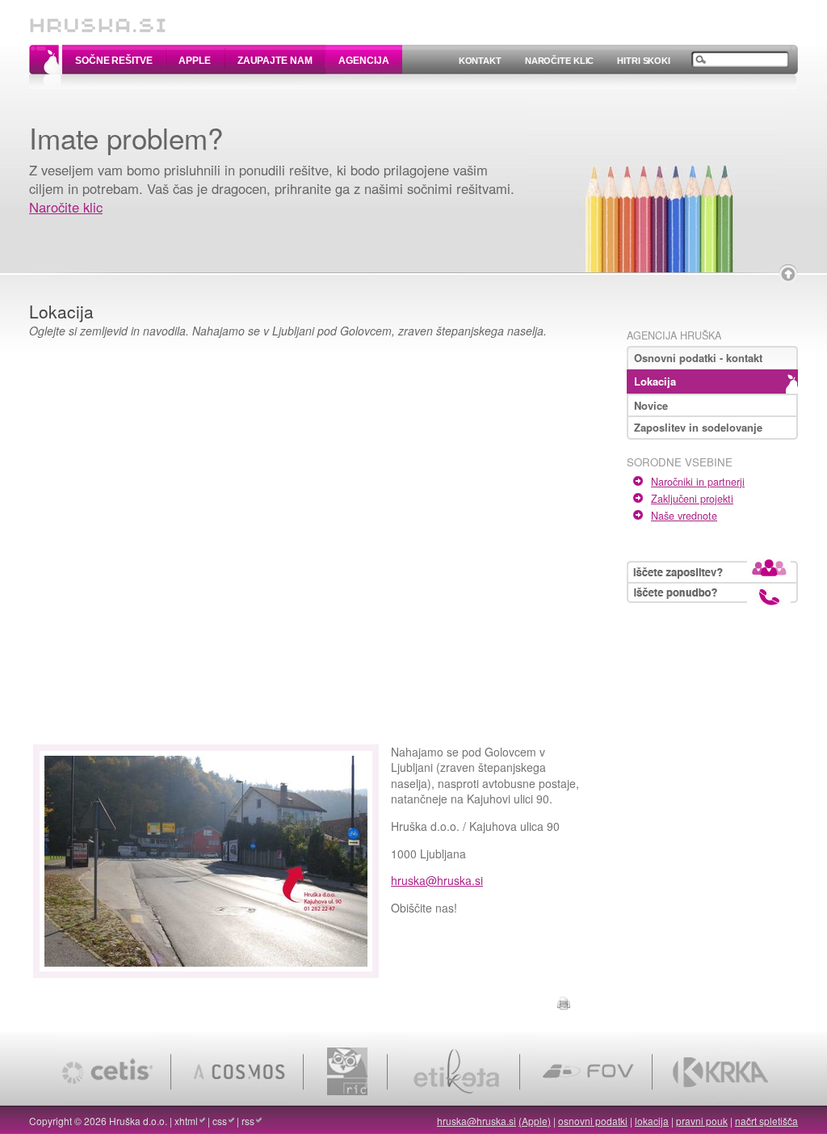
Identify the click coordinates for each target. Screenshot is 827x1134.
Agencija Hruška (674, 335)
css (219, 1121)
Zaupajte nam (275, 60)
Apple (194, 60)
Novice (651, 405)
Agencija (363, 60)
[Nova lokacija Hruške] (206, 969)
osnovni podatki (593, 1121)
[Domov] (97, 18)
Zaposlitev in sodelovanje (698, 427)
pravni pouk (702, 1121)
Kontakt (480, 60)
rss (247, 1121)
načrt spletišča (766, 1121)
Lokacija (655, 381)
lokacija (652, 1121)
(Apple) (534, 1121)
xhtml (186, 1121)
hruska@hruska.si (437, 880)
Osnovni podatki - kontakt (698, 357)
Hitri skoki (643, 60)
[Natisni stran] (563, 1001)
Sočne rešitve (113, 60)
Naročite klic (559, 60)
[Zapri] (788, 274)
